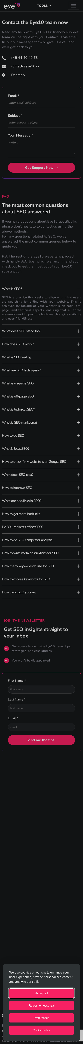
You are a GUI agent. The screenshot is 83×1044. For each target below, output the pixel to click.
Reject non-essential (41, 1005)
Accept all (41, 993)
